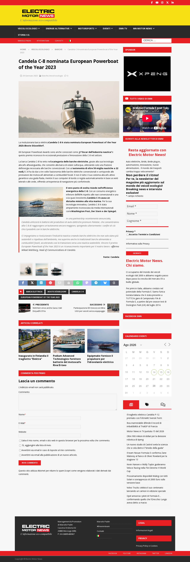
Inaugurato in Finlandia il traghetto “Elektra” (33, 357)
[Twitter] (167, 2)
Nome (22, 414)
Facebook (112, 553)
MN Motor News (142, 28)
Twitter (155, 553)
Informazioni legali (144, 530)
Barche (45, 75)
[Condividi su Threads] (114, 283)
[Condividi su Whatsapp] (77, 283)
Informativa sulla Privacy (137, 243)
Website (22, 431)
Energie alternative (57, 28)
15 (161, 372)
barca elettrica (34, 291)
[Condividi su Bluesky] (105, 283)
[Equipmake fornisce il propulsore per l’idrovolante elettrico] (103, 341)
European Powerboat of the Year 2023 (40, 297)
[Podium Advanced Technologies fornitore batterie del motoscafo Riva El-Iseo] (69, 341)
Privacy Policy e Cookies (147, 545)
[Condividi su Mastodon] (86, 283)
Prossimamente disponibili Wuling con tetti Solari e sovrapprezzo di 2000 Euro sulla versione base (147, 479)
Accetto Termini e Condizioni (144, 234)
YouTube (127, 553)
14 (154, 372)
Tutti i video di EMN (141, 98)
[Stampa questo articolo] (68, 283)
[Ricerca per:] (156, 40)
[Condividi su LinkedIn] (41, 283)
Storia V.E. (24, 34)
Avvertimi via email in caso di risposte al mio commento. (49, 450)
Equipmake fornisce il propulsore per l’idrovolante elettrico (100, 359)
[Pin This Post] (50, 283)
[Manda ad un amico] (59, 283)
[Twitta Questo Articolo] (32, 283)
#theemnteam (43, 41)
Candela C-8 (78, 291)
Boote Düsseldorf (57, 291)
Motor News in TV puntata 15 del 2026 (145, 431)
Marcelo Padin (24, 41)
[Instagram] (162, 2)
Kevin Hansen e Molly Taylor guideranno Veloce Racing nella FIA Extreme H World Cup (146, 467)
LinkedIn (168, 553)
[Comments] (163, 404)
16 (168, 372)
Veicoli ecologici (27, 28)
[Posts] (131, 404)
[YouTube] (157, 2)
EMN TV (123, 28)
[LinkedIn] (172, 2)
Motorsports (86, 28)
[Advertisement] (124, 15)
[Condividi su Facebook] (23, 283)
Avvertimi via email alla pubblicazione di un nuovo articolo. (49, 454)
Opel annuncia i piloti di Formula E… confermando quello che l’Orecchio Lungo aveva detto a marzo (147, 499)
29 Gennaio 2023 (30, 75)
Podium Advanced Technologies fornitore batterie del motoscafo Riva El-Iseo (67, 360)
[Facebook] (151, 2)
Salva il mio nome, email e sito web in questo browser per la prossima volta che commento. (66, 440)
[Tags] (147, 404)
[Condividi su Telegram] (95, 283)
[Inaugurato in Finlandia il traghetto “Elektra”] (34, 341)
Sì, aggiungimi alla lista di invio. (36, 445)
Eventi (106, 28)
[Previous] (129, 74)
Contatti (59, 41)
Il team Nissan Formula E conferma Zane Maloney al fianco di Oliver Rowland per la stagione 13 (147, 456)
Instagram (141, 553)
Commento (24, 392)
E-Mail (21, 423)
